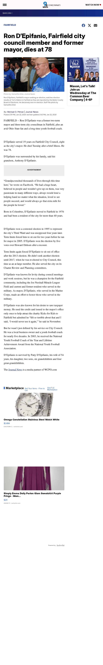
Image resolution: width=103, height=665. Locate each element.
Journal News (15, 369)
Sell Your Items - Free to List (35, 389)
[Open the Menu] (4, 4)
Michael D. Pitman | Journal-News (22, 112)
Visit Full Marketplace (52, 389)
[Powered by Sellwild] (60, 545)
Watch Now (92, 5)
